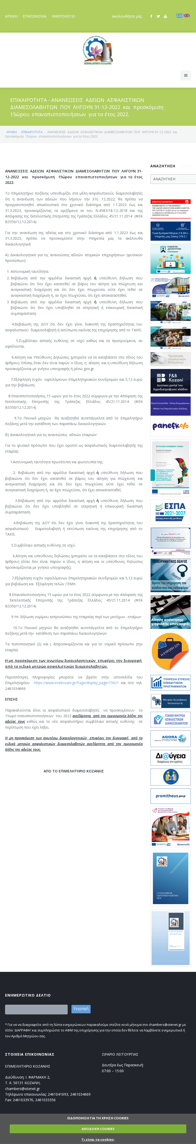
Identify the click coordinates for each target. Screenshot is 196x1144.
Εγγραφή (81, 1008)
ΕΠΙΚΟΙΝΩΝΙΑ (34, 16)
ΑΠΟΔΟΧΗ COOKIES (98, 1128)
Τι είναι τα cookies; (98, 1139)
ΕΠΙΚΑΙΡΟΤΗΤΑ (32, 132)
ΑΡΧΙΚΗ (11, 16)
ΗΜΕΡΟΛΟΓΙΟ (63, 16)
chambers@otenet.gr (22, 1088)
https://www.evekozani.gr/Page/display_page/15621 (76, 682)
